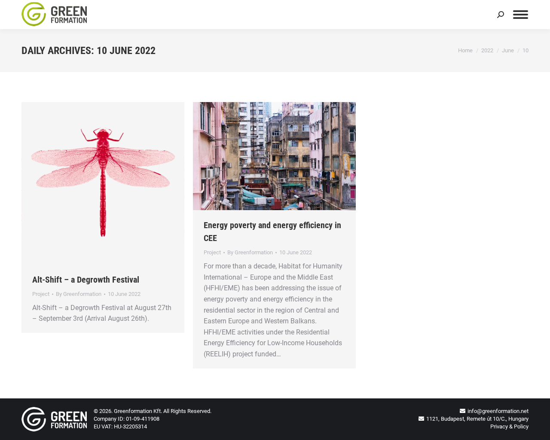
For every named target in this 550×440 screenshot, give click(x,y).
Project (40, 294)
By (78, 294)
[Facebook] (482, 18)
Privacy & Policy (509, 426)
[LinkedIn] (444, 18)
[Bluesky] (463, 18)
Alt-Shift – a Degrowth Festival (85, 279)
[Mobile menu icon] (521, 15)
